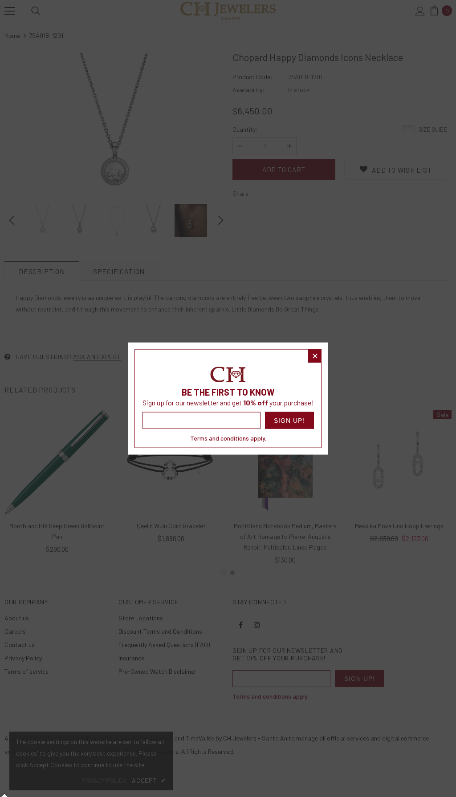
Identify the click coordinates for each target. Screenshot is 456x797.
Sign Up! (289, 420)
